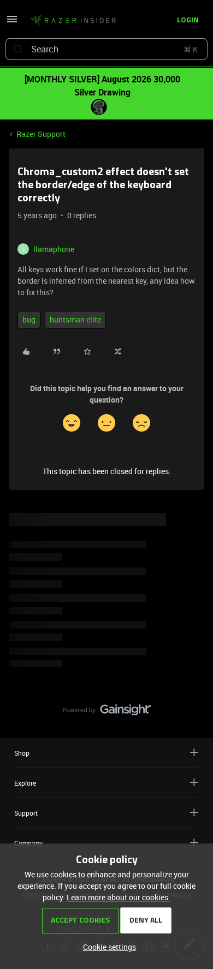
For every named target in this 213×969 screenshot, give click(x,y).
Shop (21, 753)
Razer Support (41, 134)
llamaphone (53, 249)
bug (29, 319)
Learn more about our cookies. (118, 897)
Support (26, 813)
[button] (12, 22)
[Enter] (18, 49)
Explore (25, 783)
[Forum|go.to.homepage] (73, 20)
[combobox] (106, 49)
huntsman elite (75, 319)
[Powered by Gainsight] (107, 712)
